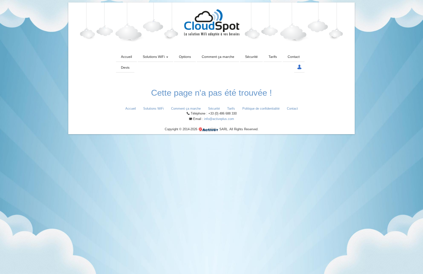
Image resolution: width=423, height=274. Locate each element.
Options (185, 57)
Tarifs (273, 57)
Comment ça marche (218, 57)
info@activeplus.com (219, 119)
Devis (125, 67)
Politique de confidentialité (261, 108)
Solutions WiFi (154, 57)
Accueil (126, 57)
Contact (294, 57)
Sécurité (251, 57)
